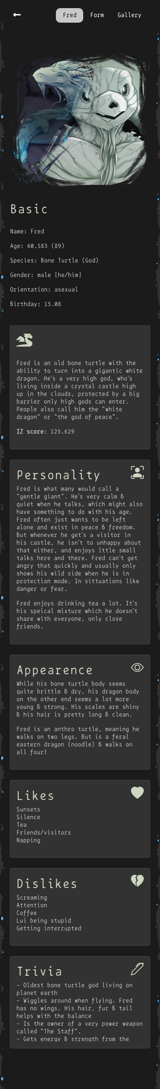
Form (97, 15)
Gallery (129, 15)
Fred (69, 15)
